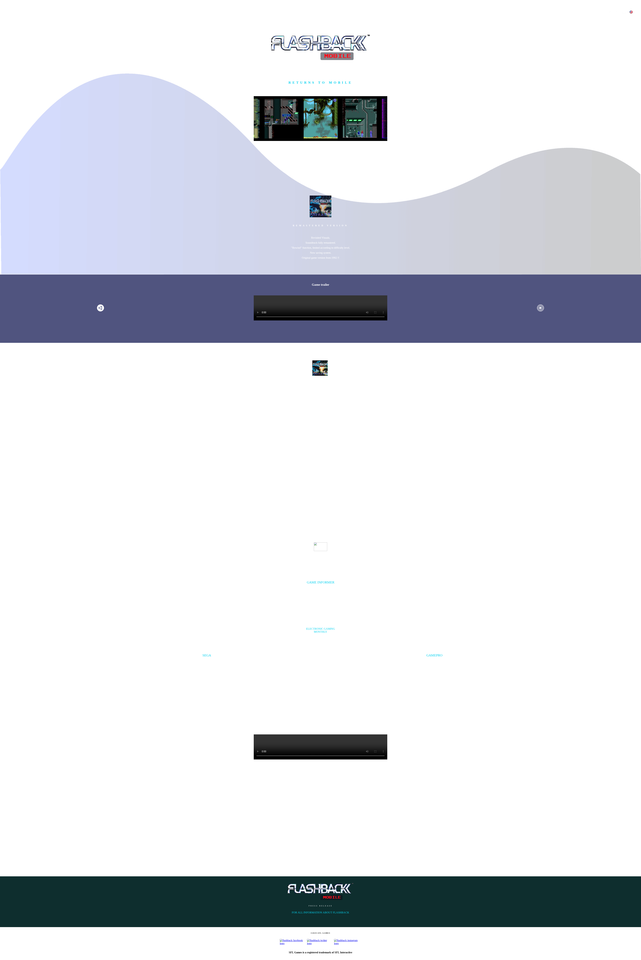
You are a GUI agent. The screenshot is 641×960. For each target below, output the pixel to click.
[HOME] (6, 17)
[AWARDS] (6, 71)
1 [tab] (98, 306)
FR (637, 22)
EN (630, 22)
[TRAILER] (6, 35)
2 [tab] (539, 306)
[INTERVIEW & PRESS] (6, 88)
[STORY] (6, 53)
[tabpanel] (320, 302)
